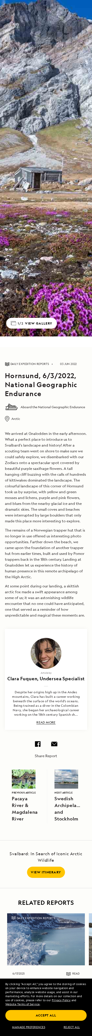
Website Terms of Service (22, 1004)
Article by (46, 672)
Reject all (72, 1027)
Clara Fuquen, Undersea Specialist (46, 679)
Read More (46, 722)
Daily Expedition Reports (36, 918)
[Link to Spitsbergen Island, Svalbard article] (46, 939)
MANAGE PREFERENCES (28, 1027)
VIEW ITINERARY (46, 872)
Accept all (46, 1015)
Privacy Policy (61, 1000)
